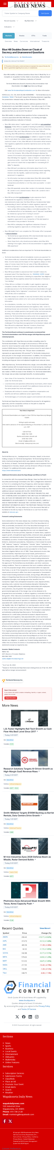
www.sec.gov (13, 512)
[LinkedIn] (30, 1017)
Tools (44, 36)
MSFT (12, 788)
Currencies (24, 41)
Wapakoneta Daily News (31, 1132)
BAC (4, 949)
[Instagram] (37, 1017)
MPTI (11, 876)
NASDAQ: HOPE (38, 274)
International (35, 41)
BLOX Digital (25, 1143)
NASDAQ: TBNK (8, 97)
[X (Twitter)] (17, 1017)
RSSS (16, 788)
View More (44, 928)
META (5, 957)
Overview (8, 41)
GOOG (5, 953)
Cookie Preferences (29, 1139)
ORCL (5, 969)
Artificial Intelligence (15, 784)
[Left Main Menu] (5, 4)
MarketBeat (10, 740)
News (16, 41)
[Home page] (29, 4)
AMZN (5, 937)
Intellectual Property (15, 828)
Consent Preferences (11, 1148)
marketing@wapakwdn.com (21, 1114)
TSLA (5, 973)
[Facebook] (24, 1017)
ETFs (33, 36)
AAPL (5, 941)
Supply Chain (13, 872)
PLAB (11, 920)
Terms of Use (17, 1137)
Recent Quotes (9, 21)
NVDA (5, 965)
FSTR (11, 744)
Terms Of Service (28, 1009)
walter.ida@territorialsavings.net (12, 658)
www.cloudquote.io (27, 1000)
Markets (8, 36)
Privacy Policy (44, 1006)
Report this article (11, 698)
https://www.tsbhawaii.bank (11, 470)
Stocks (21, 36)
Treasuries (45, 41)
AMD (5, 945)
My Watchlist (29, 21)
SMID (11, 832)
